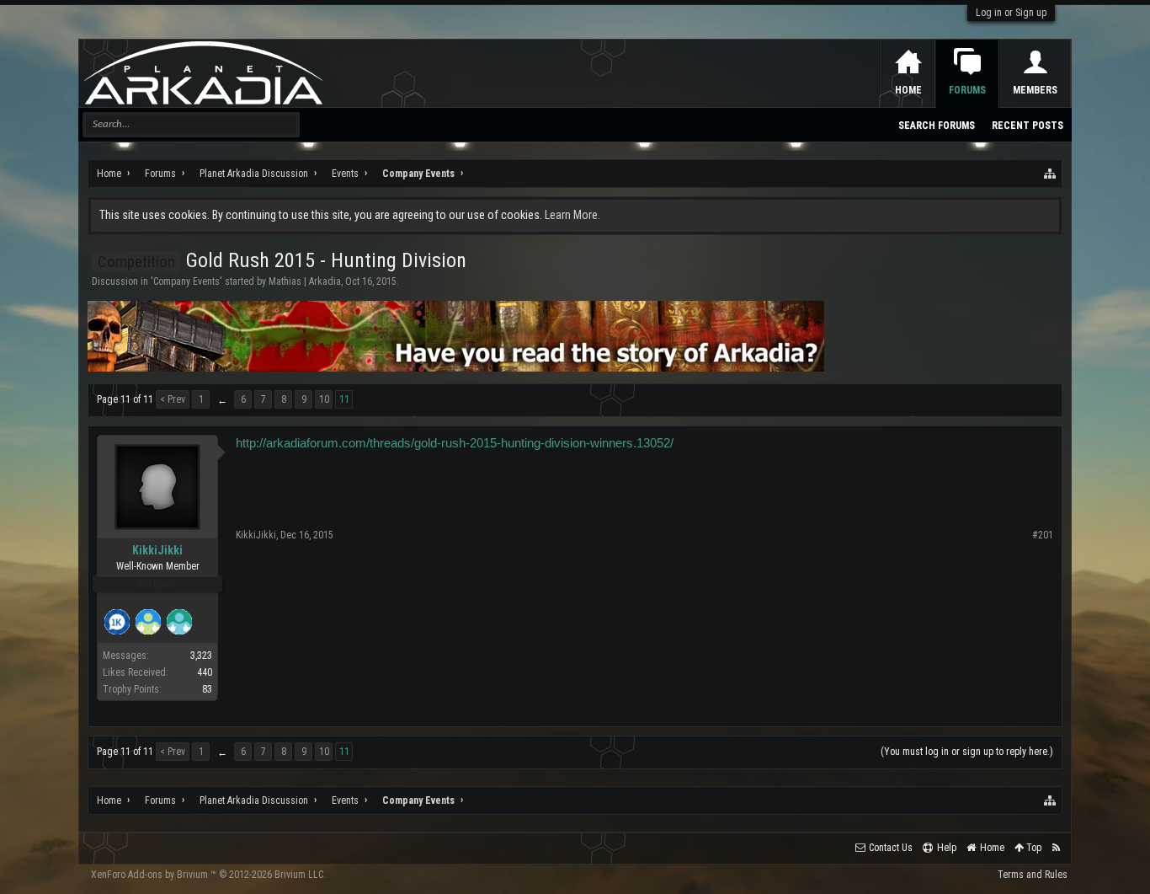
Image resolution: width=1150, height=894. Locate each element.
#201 (1042, 535)
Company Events (186, 281)
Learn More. (572, 215)
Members (1035, 90)
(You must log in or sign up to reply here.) (967, 751)
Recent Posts (1027, 125)
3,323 (201, 655)
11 (344, 399)
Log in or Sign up (1011, 13)
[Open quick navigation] (1050, 173)
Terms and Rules (1032, 875)
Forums (967, 90)
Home (908, 90)
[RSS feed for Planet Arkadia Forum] (1056, 848)
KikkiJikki (157, 550)
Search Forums (936, 125)
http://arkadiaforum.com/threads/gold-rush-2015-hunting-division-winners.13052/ (454, 443)
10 (324, 399)
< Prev (172, 399)
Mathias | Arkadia (305, 281)
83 (207, 689)
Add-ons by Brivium (208, 875)
